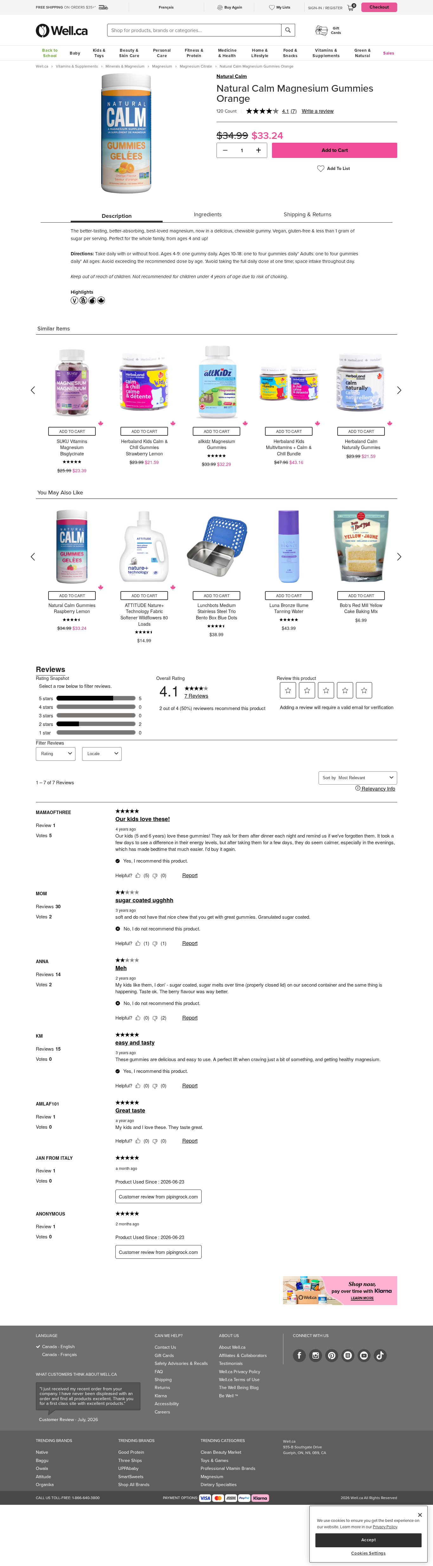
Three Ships (130, 1460)
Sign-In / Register (325, 8)
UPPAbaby (128, 1468)
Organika (45, 1484)
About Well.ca (232, 1347)
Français (166, 7)
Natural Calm (232, 76)
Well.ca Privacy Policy (239, 1371)
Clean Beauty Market (221, 1452)
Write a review (318, 110)
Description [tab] (117, 216)
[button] (225, 150)
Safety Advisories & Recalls (181, 1363)
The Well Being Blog (239, 1387)
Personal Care (162, 53)
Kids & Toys (99, 53)
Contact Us (165, 1347)
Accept (368, 1540)
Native (42, 1452)
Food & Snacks (290, 53)
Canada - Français (59, 1354)
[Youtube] (364, 1355)
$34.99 (232, 135)
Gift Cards (164, 1355)
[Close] (420, 1515)
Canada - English (58, 1346)
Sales (388, 53)
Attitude (43, 1476)
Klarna (161, 1396)
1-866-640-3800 (86, 1498)
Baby (75, 53)
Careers (162, 1412)
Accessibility (167, 1403)
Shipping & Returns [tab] (307, 214)
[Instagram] (315, 1355)
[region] (368, 1534)
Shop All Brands (134, 1484)
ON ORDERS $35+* (66, 7)
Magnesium (212, 1476)
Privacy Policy (385, 1527)
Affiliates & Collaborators (243, 1355)
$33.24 (267, 135)
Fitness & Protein (194, 53)
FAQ (159, 1371)
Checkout (379, 7)
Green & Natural (362, 53)
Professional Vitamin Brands (228, 1468)
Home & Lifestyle (259, 53)
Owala (42, 1468)
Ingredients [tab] (208, 214)
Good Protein (131, 1452)
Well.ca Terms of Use (239, 1379)
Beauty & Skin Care (129, 53)
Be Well (228, 1396)
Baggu (42, 1460)
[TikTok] (380, 1355)
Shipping (163, 1379)
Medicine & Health (227, 53)
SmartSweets (131, 1476)
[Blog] (347, 1355)
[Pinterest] (331, 1355)
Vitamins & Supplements (326, 53)
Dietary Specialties (219, 1484)
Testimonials (231, 1363)
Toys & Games (215, 1460)
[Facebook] (299, 1355)
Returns (162, 1387)
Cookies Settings (368, 1553)
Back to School (49, 53)
